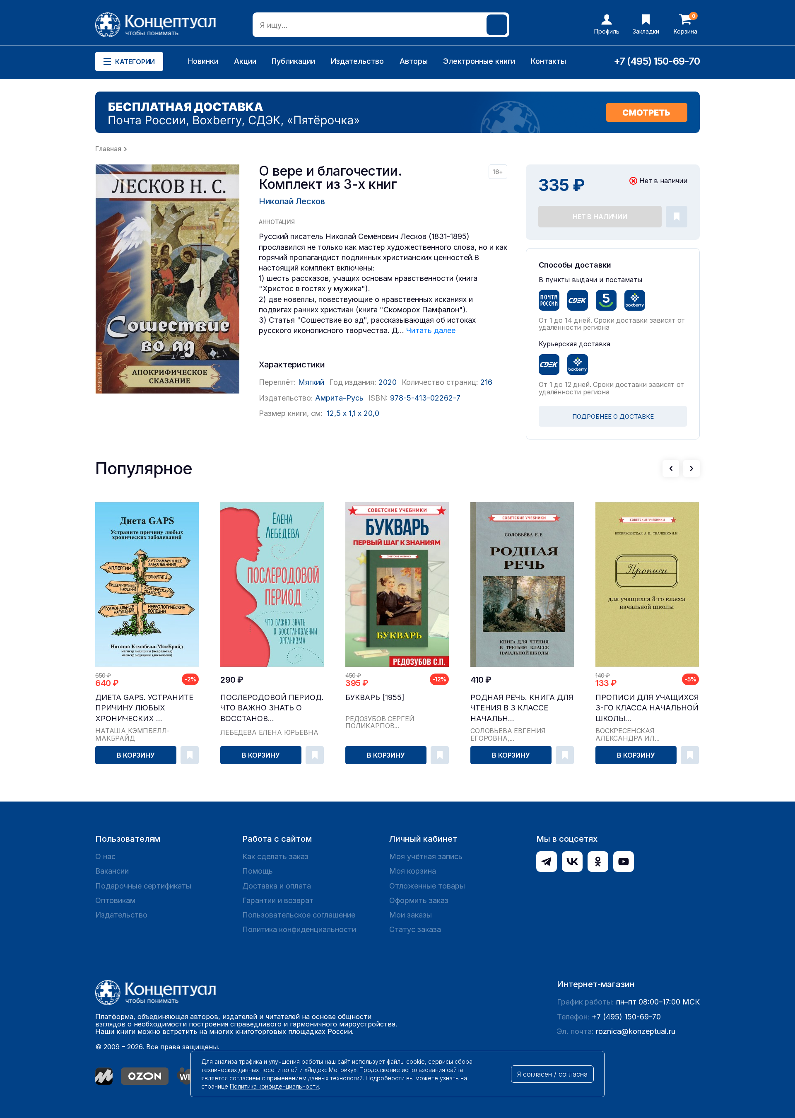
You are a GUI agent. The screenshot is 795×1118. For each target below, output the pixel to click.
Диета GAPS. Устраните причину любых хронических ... (144, 707)
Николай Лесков (292, 201)
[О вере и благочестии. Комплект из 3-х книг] (167, 279)
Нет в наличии (600, 216)
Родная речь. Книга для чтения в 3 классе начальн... (521, 707)
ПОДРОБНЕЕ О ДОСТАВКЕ (613, 416)
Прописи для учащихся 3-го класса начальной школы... (647, 707)
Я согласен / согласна (552, 1074)
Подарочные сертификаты (143, 885)
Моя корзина (412, 871)
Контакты (548, 61)
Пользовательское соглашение (298, 914)
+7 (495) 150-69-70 (657, 61)
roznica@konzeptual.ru (635, 1031)
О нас (105, 856)
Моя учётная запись (426, 856)
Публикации (293, 61)
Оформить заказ (418, 900)
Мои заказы (410, 914)
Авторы (414, 61)
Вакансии (112, 871)
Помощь (257, 871)
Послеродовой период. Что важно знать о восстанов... (272, 707)
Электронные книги (479, 61)
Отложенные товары (427, 885)
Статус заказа (415, 929)
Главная (108, 149)
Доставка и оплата (276, 885)
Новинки (203, 61)
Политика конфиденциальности (299, 929)
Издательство (357, 61)
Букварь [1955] (375, 697)
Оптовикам (115, 900)
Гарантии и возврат (277, 900)
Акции (245, 61)
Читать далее (430, 330)
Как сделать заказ (275, 856)
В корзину (136, 755)
